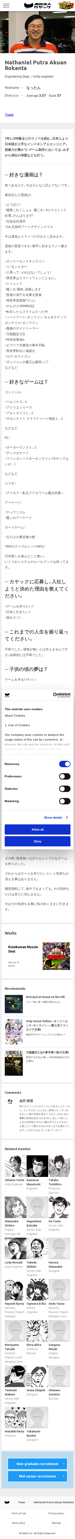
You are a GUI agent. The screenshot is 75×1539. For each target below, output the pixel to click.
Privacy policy (56, 1513)
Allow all (38, 829)
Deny (37, 841)
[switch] (64, 776)
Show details (53, 817)
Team (21, 1502)
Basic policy (18, 1523)
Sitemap (56, 1523)
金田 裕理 (26, 1101)
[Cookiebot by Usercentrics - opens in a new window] (53, 695)
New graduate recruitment (37, 1464)
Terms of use (18, 1513)
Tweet (9, 115)
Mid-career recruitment (37, 1476)
